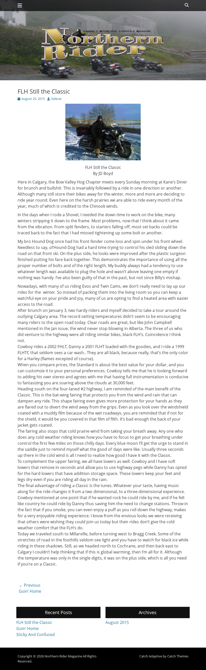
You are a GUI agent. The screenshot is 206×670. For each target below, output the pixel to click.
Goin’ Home (27, 628)
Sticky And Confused (35, 634)
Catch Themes (177, 656)
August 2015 (117, 622)
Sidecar (56, 98)
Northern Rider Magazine (63, 656)
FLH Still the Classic (34, 622)
